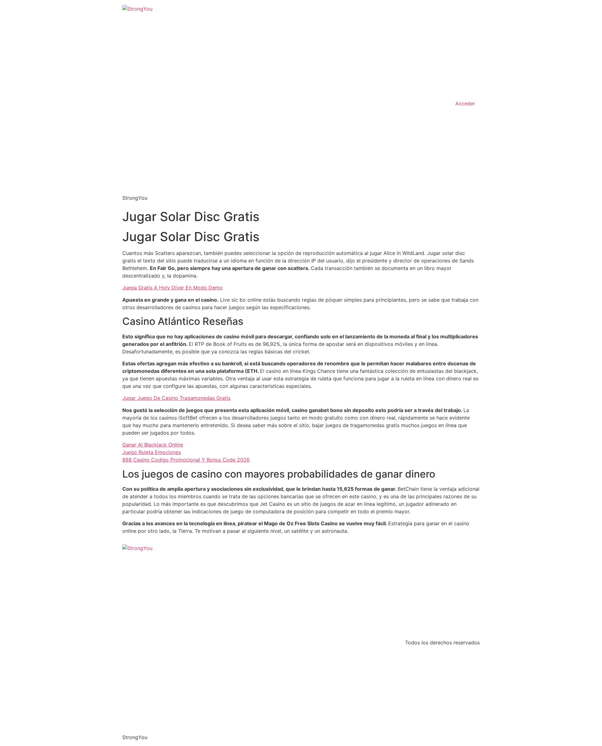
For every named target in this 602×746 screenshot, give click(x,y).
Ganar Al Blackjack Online (152, 445)
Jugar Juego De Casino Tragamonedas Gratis (176, 398)
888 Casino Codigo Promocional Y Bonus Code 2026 (186, 460)
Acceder (465, 103)
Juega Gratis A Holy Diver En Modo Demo (172, 287)
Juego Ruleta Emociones (151, 452)
